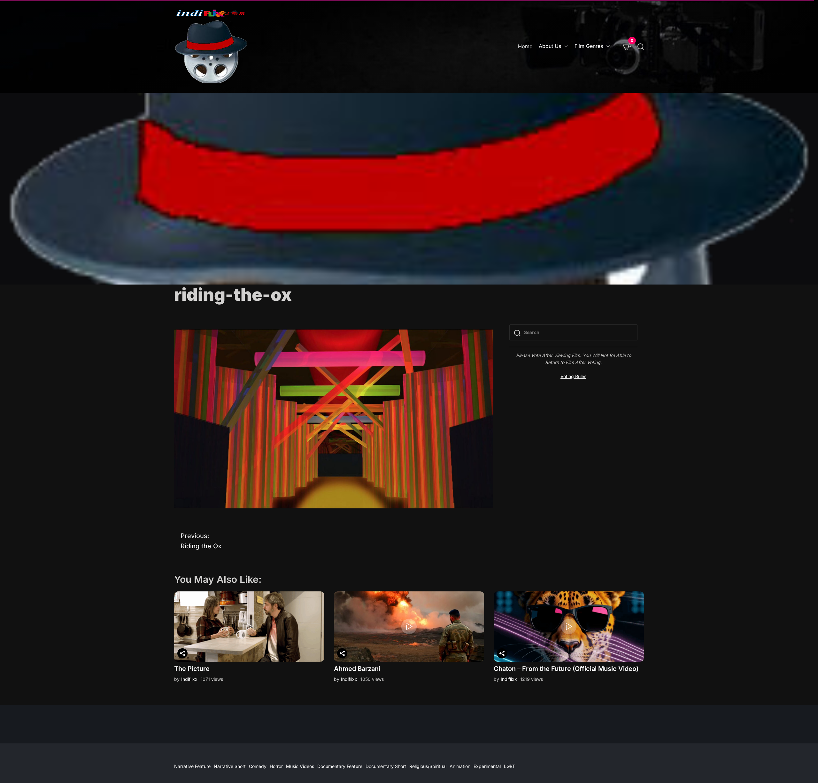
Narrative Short (230, 766)
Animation (460, 766)
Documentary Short (386, 766)
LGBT (509, 766)
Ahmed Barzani (357, 669)
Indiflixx (189, 679)
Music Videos (300, 766)
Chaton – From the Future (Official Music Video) (566, 669)
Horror (276, 766)
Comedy (257, 766)
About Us (550, 46)
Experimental (487, 766)
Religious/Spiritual (427, 766)
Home (525, 46)
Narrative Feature (192, 766)
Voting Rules (573, 376)
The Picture (192, 669)
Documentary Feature (339, 766)
